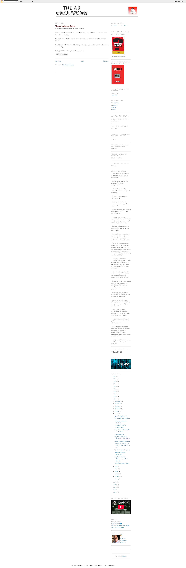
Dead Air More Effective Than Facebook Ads (122, 431)
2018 (114, 384)
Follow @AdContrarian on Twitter (120, 525)
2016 (114, 389)
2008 (114, 489)
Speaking (113, 107)
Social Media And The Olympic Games (120, 426)
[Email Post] (57, 54)
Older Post (105, 61)
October (117, 406)
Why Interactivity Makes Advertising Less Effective (122, 438)
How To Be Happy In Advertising (120, 453)
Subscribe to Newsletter (117, 527)
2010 (114, 484)
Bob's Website (115, 103)
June (116, 466)
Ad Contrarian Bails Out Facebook (121, 422)
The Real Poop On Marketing (122, 450)
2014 (114, 394)
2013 (114, 396)
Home (82, 61)
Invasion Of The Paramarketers (122, 418)
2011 (114, 482)
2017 (114, 386)
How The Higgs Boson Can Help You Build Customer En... (122, 445)
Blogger (124, 556)
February (117, 476)
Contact (113, 109)
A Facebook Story (119, 434)
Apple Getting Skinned (121, 416)
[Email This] (59, 54)
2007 (114, 492)
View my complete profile (123, 540)
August (117, 411)
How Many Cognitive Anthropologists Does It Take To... (121, 459)
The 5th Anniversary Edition (122, 463)
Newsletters (114, 105)
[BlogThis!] (61, 54)
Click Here (114, 95)
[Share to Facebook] (65, 54)
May (116, 469)
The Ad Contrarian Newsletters (119, 26)
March (117, 474)
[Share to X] (63, 54)
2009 (114, 487)
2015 (114, 391)
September (118, 409)
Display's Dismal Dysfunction (122, 441)
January (117, 479)
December (118, 401)
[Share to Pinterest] (67, 54)
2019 (114, 381)
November (118, 403)
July (116, 414)
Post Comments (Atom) (68, 65)
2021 (114, 376)
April (116, 471)
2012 (114, 399)
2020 (114, 379)
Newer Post (58, 61)
